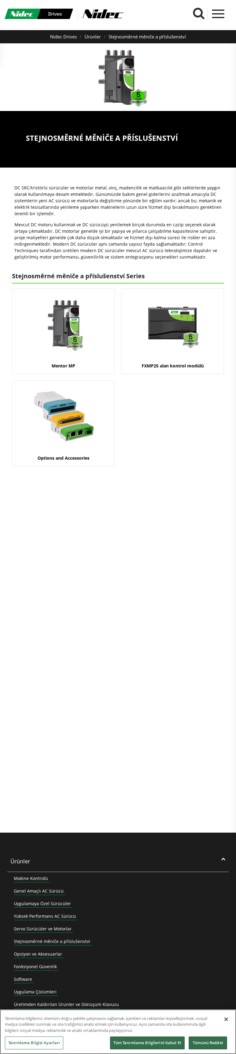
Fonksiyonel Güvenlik (35, 966)
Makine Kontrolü (31, 878)
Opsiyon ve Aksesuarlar (38, 954)
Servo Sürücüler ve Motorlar (43, 929)
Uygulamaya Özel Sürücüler (42, 903)
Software (23, 979)
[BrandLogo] (39, 15)
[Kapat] (226, 1019)
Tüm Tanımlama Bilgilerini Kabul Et (147, 1042)
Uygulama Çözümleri (35, 992)
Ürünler (93, 37)
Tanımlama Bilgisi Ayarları (34, 1042)
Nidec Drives (63, 37)
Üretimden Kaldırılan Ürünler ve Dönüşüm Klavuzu (66, 1004)
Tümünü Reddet (208, 1042)
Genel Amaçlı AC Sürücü (39, 891)
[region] (118, 1031)
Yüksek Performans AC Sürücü (45, 916)
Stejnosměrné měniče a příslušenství (147, 37)
